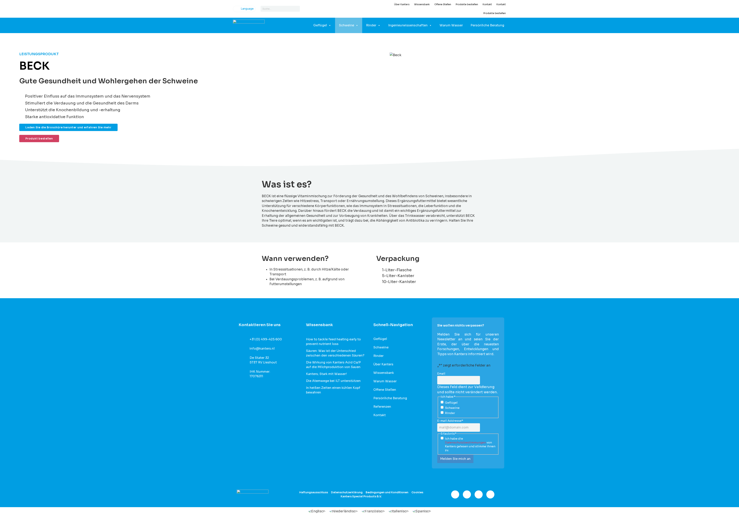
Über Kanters (402, 4)
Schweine (346, 25)
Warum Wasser (451, 25)
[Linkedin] (479, 494)
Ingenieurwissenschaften (408, 25)
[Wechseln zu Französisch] (373, 511)
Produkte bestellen (467, 4)
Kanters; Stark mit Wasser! (326, 374)
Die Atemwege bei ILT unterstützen (333, 381)
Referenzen (382, 407)
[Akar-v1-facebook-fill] (455, 494)
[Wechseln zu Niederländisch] (343, 511)
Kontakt (487, 4)
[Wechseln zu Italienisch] (398, 511)
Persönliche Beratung (487, 25)
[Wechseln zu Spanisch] (421, 511)
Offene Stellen (442, 4)
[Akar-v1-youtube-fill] (490, 494)
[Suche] (297, 9)
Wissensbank (422, 4)
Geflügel (320, 25)
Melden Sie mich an (455, 459)
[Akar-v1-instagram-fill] (467, 494)
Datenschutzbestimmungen (465, 442)
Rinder (371, 25)
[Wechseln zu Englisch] (316, 511)
